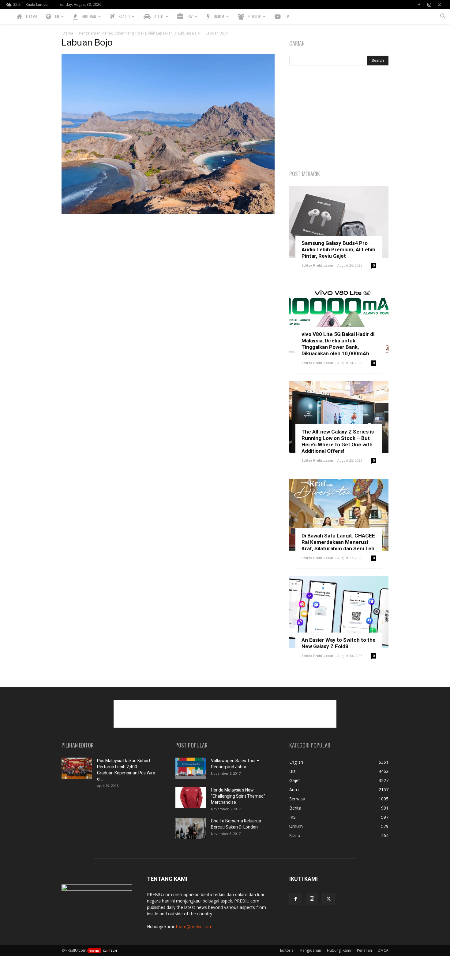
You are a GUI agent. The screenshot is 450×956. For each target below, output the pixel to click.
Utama (67, 33)
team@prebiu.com (194, 926)
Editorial (287, 950)
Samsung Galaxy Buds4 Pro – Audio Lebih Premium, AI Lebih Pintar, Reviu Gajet (338, 249)
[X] (439, 4)
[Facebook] (419, 4)
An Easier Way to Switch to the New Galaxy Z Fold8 (339, 643)
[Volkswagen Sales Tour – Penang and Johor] (190, 768)
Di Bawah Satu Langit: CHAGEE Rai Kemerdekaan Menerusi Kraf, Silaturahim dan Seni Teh (338, 542)
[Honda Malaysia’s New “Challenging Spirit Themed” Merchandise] (190, 797)
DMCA (383, 950)
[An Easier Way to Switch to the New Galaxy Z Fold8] (338, 612)
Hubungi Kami (339, 950)
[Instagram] (429, 4)
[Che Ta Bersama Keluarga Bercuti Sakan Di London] (190, 828)
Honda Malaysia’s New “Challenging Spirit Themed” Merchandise (238, 796)
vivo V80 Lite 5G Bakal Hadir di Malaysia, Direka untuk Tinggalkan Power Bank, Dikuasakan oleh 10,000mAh (338, 343)
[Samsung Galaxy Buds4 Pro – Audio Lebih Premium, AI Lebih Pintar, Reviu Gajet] (338, 222)
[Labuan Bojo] (168, 212)
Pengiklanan (310, 950)
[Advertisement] (339, 118)
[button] (442, 17)
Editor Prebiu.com (317, 265)
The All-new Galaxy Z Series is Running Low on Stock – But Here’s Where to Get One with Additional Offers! (338, 441)
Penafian (364, 950)
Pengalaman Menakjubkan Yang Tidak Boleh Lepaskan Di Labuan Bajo (139, 33)
